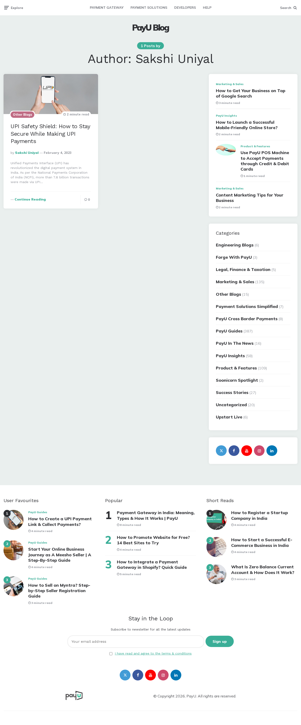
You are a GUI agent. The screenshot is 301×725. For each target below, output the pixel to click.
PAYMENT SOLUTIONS (149, 7)
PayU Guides (229, 331)
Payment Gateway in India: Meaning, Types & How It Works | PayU (156, 515)
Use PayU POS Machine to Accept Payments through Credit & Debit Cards (265, 161)
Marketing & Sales (230, 84)
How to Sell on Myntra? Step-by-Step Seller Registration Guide (59, 590)
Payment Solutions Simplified (247, 306)
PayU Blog (150, 27)
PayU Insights (226, 115)
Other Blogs (22, 114)
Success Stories (232, 392)
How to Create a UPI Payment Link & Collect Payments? (60, 521)
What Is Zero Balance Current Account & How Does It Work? (262, 569)
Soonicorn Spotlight (237, 380)
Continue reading (30, 199)
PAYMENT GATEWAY (106, 7)
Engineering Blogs (234, 245)
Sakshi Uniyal (27, 153)
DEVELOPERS (185, 7)
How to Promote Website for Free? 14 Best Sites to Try (153, 540)
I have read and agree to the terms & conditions (153, 653)
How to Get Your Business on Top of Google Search (250, 93)
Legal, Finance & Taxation (243, 269)
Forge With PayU (234, 257)
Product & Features (255, 146)
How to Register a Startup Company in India (259, 515)
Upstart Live (229, 417)
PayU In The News (234, 343)
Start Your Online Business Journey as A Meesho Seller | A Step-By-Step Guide (59, 554)
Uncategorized (231, 404)
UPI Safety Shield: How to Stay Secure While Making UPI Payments (50, 133)
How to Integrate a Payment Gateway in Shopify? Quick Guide (152, 564)
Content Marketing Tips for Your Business (249, 197)
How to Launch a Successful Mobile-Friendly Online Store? (246, 124)
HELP (207, 7)
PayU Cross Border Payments (246, 318)
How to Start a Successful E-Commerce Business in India (261, 542)
